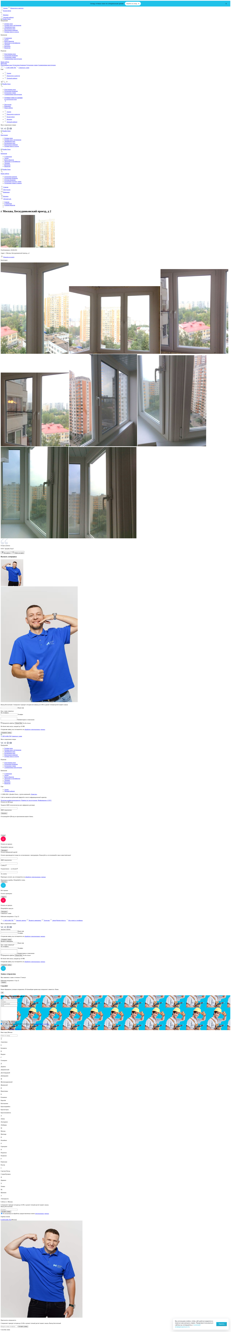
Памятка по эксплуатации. (29, 800)
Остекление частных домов (12, 181)
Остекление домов (10, 57)
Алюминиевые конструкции (13, 59)
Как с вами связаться (7, 711)
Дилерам (7, 44)
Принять (221, 1324)
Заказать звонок (21, 920)
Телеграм (46, 920)
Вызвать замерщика (34, 920)
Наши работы (5, 62)
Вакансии (7, 48)
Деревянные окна (9, 27)
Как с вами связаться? (7, 945)
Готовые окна (8, 23)
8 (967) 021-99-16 (15, 1029)
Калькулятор (7, 10)
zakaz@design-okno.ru (59, 920)
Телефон (20, 714)
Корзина (5, 15)
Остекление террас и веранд (13, 183)
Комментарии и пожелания (26, 719)
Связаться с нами (23, 67)
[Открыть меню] (7, 82)
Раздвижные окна (9, 28)
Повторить (4, 850)
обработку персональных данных (35, 729)
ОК (2, 992)
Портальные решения (11, 30)
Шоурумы (4, 63)
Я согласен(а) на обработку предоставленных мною (26, 1024)
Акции (5, 8)
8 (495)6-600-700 (6, 1219)
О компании (8, 38)
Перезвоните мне (6, 1025)
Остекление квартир (10, 176)
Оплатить (4, 813)
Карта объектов (9, 41)
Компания (7, 106)
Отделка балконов (10, 180)
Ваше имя (21, 708)
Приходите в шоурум (16, 8)
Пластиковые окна (10, 54)
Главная (5, 187)
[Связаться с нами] (4, 82)
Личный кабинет (8, 17)
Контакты (7, 46)
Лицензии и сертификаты (12, 43)
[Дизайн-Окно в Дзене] (7, 129)
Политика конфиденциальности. (11, 800)
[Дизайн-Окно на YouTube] (10, 129)
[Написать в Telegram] (2, 67)
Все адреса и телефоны (75, 920)
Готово (3, 835)
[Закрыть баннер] (226, 4)
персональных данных (42, 1024)
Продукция (7, 104)
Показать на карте (8, 257)
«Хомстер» (33, 794)
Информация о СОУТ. (45, 800)
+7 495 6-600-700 (6, 736)
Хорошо (3, 982)
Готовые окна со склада (11, 32)
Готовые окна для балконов (12, 25)
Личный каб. (7, 199)
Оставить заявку (6, 1211)
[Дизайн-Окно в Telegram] (5, 129)
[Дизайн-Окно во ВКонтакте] (2, 129)
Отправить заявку (6, 939)
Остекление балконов (11, 55)
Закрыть (3, 896)
